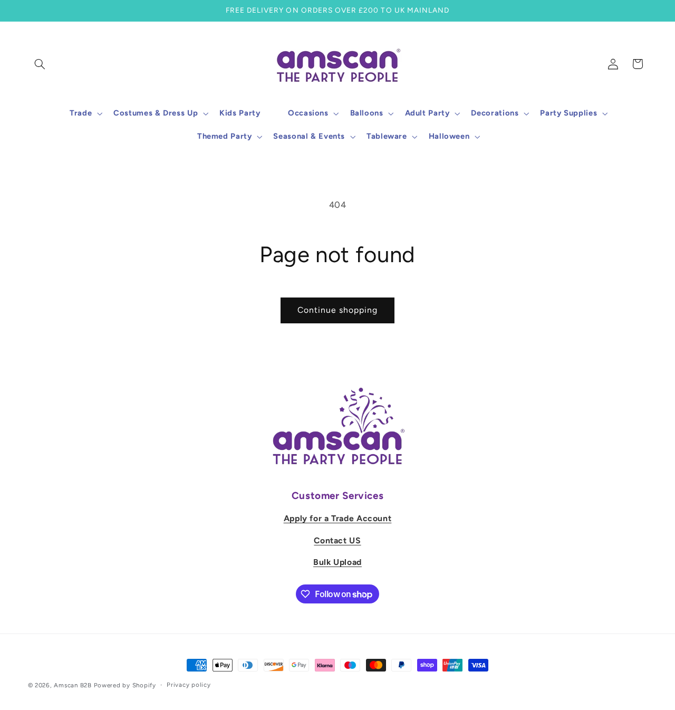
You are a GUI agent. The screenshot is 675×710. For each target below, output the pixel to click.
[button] (40, 64)
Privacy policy (188, 685)
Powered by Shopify (125, 685)
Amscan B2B (72, 685)
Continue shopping (337, 310)
